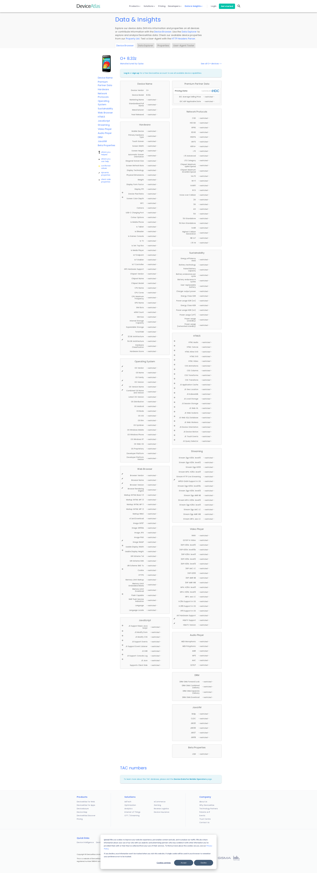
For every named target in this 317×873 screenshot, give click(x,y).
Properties (163, 45)
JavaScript (104, 120)
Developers (174, 6)
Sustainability (105, 108)
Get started (227, 6)
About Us (203, 801)
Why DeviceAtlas (206, 805)
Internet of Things (132, 812)
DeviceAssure (83, 808)
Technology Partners (208, 808)
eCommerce (159, 801)
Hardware (103, 89)
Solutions (149, 6)
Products (134, 6)
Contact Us (204, 822)
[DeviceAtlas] (88, 7)
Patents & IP (204, 812)
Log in (126, 73)
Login (213, 6)
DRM (100, 137)
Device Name (105, 77)
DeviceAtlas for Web (86, 801)
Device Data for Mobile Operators (190, 779)
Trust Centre (205, 819)
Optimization (130, 805)
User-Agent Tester (183, 45)
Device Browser (163, 31)
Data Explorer (189, 31)
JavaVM (102, 141)
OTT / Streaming (131, 815)
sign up (135, 73)
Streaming (104, 124)
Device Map (82, 812)
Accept (183, 863)
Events (202, 815)
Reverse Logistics (161, 808)
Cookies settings (164, 863)
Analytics (128, 808)
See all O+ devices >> (211, 63)
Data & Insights (193, 6)
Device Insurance (161, 812)
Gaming (157, 805)
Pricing (161, 6)
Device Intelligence (85, 842)
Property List (133, 38)
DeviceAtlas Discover (86, 815)
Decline (204, 863)
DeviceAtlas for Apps (86, 805)
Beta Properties (106, 145)
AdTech (127, 801)
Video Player (105, 129)
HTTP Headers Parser (183, 38)
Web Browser (105, 112)
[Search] (239, 8)
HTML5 (101, 116)
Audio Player (105, 133)
